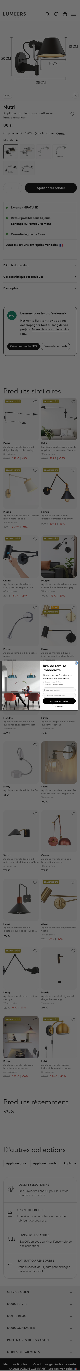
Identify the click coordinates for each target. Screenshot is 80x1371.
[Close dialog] (76, 662)
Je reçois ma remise (59, 701)
